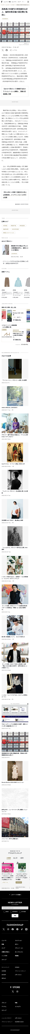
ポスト (16, 944)
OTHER (24, 911)
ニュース (6, 1)
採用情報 (4, 971)
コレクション (18, 940)
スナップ (4, 959)
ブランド (4, 1002)
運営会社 (4, 978)
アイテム (4, 1006)
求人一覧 (13, 307)
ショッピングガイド (6, 1018)
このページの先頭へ (16, 894)
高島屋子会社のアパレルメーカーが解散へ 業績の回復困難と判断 (14, 91)
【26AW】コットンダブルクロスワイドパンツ (7, 294)
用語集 (16, 955)
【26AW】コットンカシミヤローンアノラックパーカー (18, 294)
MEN (7, 911)
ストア (19, 1)
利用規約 (17, 967)
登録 (15, 915)
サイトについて (5, 967)
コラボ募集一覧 (7, 327)
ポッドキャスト (19, 952)
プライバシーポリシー (20, 971)
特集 (10, 1)
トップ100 (4, 955)
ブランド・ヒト (25, 1)
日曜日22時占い (6, 952)
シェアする (14, 50)
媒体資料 (4, 974)
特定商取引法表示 (19, 1021)
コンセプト (18, 1006)
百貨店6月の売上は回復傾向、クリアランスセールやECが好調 (14, 194)
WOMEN (15, 911)
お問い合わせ (18, 974)
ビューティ (14, 1)
